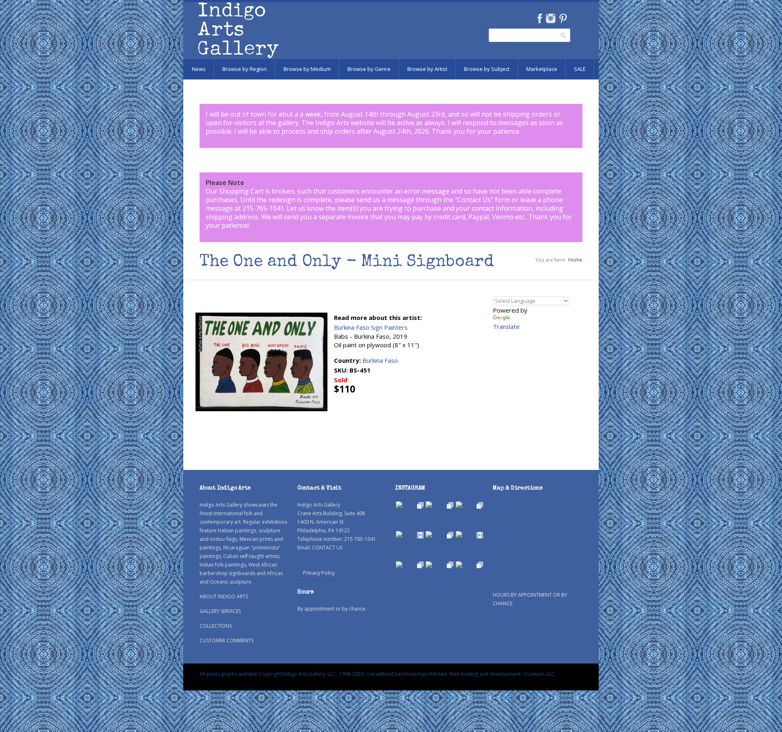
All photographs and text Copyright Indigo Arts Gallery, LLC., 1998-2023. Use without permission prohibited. (324, 673)
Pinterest (563, 18)
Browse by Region (244, 69)
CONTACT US (327, 547)
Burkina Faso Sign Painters (371, 327)
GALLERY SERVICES (220, 611)
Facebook (539, 18)
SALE (580, 69)
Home (575, 259)
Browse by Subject (487, 69)
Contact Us (474, 199)
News (199, 69)
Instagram (550, 18)
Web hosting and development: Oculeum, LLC (501, 673)
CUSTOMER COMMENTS (226, 640)
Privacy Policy (319, 572)
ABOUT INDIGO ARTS (224, 596)
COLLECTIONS (216, 625)
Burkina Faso (380, 360)
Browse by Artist (427, 69)
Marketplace (541, 69)
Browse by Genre (369, 69)
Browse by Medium (307, 69)
